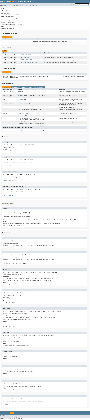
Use (16, 1)
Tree (18, 1)
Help (31, 1)
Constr (14, 5)
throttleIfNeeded (22, 121)
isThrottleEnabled (23, 113)
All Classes (3, 3)
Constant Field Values (8, 150)
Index (28, 1)
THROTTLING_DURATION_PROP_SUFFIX (29, 62)
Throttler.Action (22, 41)
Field (10, 5)
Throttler (5, 76)
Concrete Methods (39, 87)
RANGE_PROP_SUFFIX (25, 57)
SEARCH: (73, 4)
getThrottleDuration (23, 103)
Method (19, 5)
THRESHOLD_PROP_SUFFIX (26, 59)
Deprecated (23, 1)
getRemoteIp (21, 95)
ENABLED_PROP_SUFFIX (26, 54)
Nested (6, 5)
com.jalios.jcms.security (12, 8)
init (19, 107)
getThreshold (21, 99)
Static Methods (16, 87)
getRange (20, 91)
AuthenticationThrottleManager (9, 18)
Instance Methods (27, 87)
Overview (2, 1)
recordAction (21, 115)
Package (8, 1)
